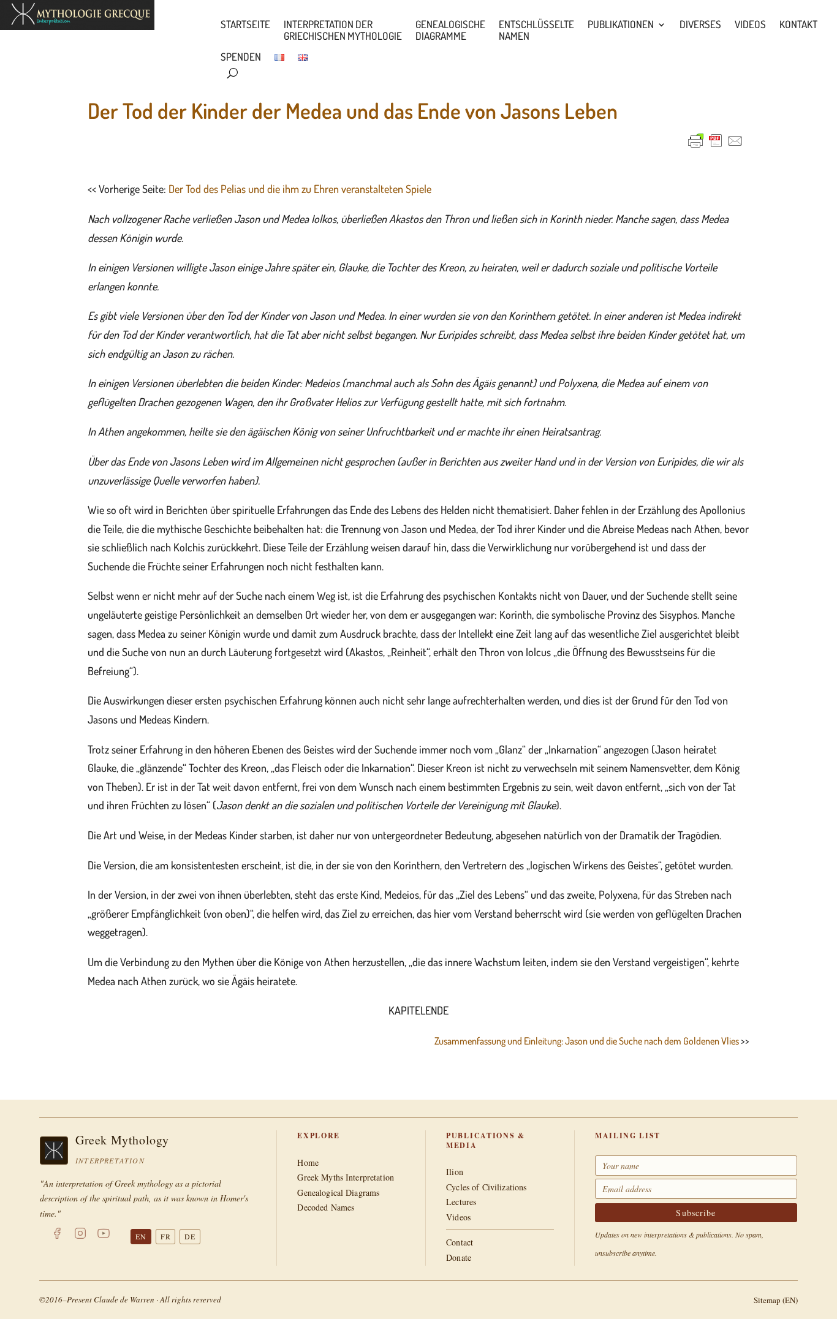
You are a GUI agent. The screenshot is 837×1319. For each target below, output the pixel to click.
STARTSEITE (245, 25)
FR (166, 1236)
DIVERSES (700, 25)
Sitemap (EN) (776, 1300)
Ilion (454, 1171)
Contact (459, 1242)
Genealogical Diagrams (338, 1192)
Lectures (461, 1202)
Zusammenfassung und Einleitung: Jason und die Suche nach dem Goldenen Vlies (586, 1041)
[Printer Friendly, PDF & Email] (715, 140)
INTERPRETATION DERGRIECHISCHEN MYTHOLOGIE (343, 30)
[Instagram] (80, 1235)
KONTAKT (798, 25)
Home (308, 1162)
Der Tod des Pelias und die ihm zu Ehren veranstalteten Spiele (300, 188)
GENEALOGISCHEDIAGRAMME (450, 30)
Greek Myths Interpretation (345, 1177)
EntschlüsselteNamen (536, 30)
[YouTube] (103, 1235)
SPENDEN (241, 57)
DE (189, 1236)
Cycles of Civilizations (486, 1187)
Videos (750, 25)
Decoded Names (325, 1207)
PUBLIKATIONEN (621, 25)
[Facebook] (57, 1235)
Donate (458, 1257)
